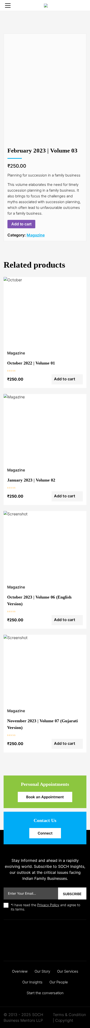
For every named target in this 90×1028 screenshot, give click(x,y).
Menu (8, 5)
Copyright (64, 1020)
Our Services (67, 971)
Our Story (42, 971)
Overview (20, 971)
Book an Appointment (45, 797)
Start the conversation (45, 993)
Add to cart (21, 224)
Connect (45, 833)
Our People (58, 982)
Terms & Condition (69, 1014)
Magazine (36, 235)
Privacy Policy (48, 905)
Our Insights (32, 982)
